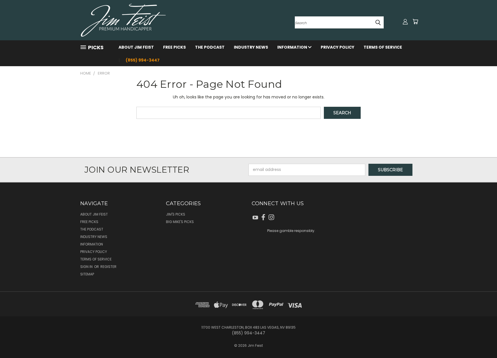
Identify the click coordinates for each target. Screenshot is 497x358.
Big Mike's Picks (180, 221)
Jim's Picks (175, 214)
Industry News (251, 47)
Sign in (86, 266)
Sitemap (87, 274)
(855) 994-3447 (143, 60)
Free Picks (174, 47)
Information (292, 47)
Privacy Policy (337, 47)
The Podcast (210, 47)
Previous (482, 340)
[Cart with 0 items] (415, 21)
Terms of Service (383, 47)
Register (108, 266)
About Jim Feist (136, 47)
